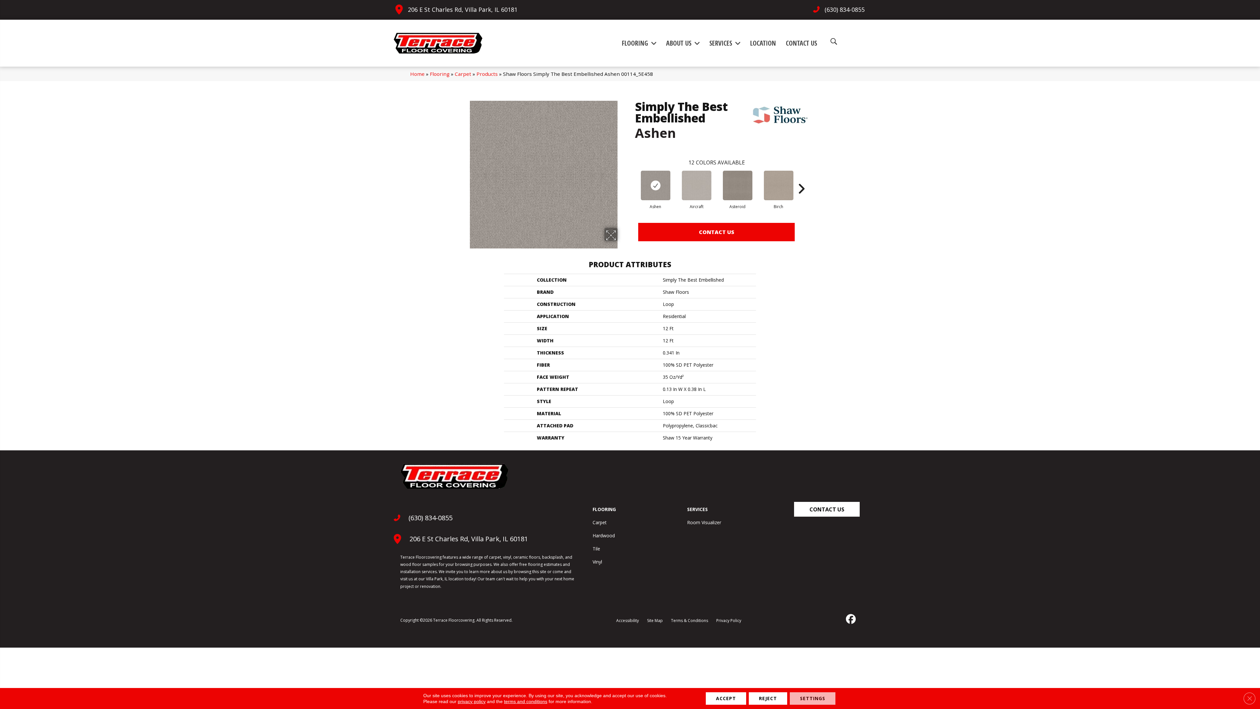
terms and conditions (525, 701)
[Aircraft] (696, 185)
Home (417, 74)
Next (801, 179)
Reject (768, 698)
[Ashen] (655, 185)
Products (487, 74)
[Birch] (778, 185)
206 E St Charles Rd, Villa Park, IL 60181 (462, 9)
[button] (827, 509)
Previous (632, 179)
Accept (726, 698)
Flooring (440, 74)
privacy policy (472, 701)
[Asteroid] (737, 185)
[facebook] (850, 619)
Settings (812, 698)
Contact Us (716, 232)
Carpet (463, 74)
